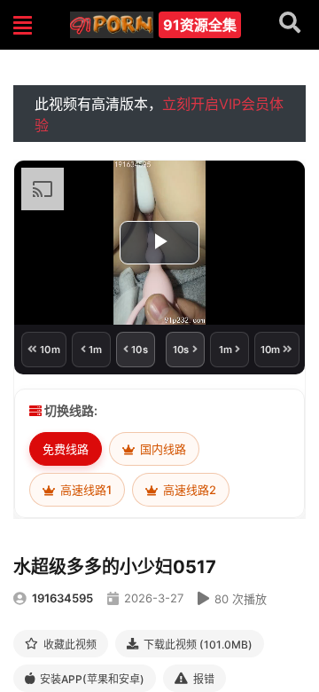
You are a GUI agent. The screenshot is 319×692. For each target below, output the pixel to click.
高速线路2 (188, 490)
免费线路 (66, 449)
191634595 (62, 598)
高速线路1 (85, 490)
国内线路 (161, 449)
